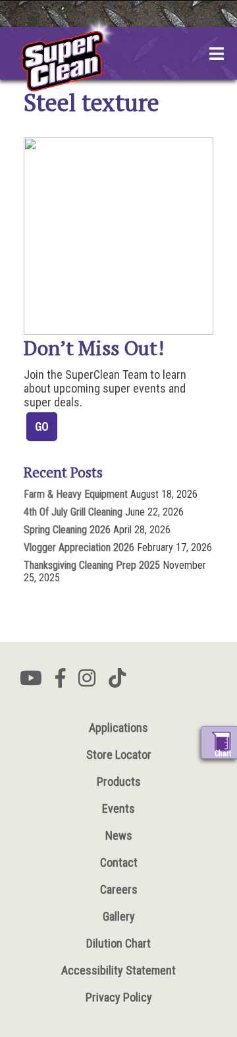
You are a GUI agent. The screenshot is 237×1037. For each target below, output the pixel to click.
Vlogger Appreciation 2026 (79, 547)
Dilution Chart (118, 943)
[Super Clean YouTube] (31, 682)
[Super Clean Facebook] (60, 682)
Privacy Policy (119, 997)
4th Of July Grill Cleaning (73, 512)
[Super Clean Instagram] (87, 682)
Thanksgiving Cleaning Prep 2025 (92, 565)
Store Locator (118, 754)
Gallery (119, 916)
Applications (118, 728)
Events (118, 808)
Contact (119, 862)
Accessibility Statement (118, 970)
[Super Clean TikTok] (117, 682)
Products (119, 781)
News (118, 835)
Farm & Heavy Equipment (76, 494)
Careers (119, 889)
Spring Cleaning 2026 (67, 529)
